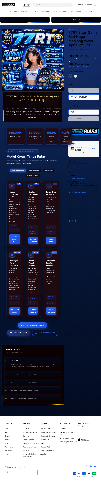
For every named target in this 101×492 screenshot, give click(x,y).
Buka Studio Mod (14, 239)
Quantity (71, 161)
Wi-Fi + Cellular (76, 119)
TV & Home (9, 447)
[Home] (8, 4)
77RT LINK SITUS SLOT (41, 11)
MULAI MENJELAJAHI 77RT (33, 325)
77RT (3, 11)
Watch (7, 439)
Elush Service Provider (31, 443)
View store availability (78, 178)
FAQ (42, 443)
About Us (63, 429)
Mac (6, 429)
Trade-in (26, 450)
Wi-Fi (72, 112)
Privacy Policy (46, 447)
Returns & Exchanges (48, 436)
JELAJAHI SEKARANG (46, 333)
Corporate (26, 436)
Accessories (9, 450)
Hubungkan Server (15, 311)
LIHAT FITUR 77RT (20, 333)
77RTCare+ (27, 429)
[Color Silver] (75, 76)
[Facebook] (69, 221)
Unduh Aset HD (33, 311)
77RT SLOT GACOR (60, 11)
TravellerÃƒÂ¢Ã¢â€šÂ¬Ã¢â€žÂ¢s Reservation (35, 455)
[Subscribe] (35, 472)
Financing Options (29, 447)
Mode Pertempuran (18, 170)
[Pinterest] (76, 221)
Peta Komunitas (34, 170)
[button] (3, 11)
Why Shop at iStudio (67, 438)
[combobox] (53, 4)
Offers (7, 454)
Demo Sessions (28, 439)
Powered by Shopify (90, 476)
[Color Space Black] (70, 76)
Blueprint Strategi (32, 175)
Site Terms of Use (47, 450)
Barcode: (83, 49)
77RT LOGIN (12, 11)
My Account (45, 429)
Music (7, 443)
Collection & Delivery (48, 432)
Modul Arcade (49, 170)
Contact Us (45, 439)
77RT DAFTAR (25, 11)
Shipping (80, 59)
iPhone (7, 436)
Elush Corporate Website (68, 442)
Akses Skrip (51, 240)
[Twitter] (72, 221)
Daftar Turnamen (51, 311)
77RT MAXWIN (75, 11)
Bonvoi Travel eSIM (30, 432)
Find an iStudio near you (67, 433)
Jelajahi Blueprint (33, 240)
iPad (6, 432)
